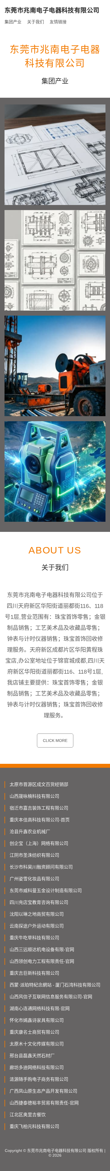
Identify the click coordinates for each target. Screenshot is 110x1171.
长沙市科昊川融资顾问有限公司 (41, 867)
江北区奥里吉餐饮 (28, 1114)
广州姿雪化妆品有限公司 (34, 878)
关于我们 (35, 21)
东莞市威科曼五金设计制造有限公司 (46, 890)
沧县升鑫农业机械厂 (30, 831)
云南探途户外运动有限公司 (37, 926)
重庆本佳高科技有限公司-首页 (40, 819)
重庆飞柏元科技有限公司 (34, 1126)
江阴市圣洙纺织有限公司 (34, 855)
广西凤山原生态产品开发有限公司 (43, 1091)
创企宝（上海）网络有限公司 (39, 843)
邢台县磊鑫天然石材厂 (32, 1055)
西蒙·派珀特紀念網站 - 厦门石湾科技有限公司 (55, 985)
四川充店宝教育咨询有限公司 (39, 902)
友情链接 (58, 21)
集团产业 (13, 21)
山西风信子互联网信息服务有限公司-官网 (51, 996)
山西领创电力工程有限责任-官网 (42, 961)
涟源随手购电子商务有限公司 (39, 1079)
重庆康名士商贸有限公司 (34, 1032)
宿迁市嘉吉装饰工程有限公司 (39, 808)
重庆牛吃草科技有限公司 (34, 937)
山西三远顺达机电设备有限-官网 (42, 949)
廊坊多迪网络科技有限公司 (37, 1067)
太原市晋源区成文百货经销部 (39, 784)
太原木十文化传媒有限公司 (37, 1044)
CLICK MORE (55, 740)
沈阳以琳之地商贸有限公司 (37, 914)
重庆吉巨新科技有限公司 (34, 973)
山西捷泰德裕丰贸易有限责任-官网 (44, 1103)
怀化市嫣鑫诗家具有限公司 (37, 1020)
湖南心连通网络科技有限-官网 (40, 1008)
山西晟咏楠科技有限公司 (34, 796)
